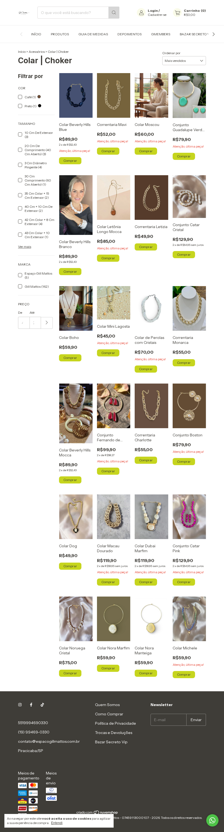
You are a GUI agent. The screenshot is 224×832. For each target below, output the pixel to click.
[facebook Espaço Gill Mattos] (31, 704)
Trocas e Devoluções (113, 732)
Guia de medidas (93, 34)
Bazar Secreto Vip (196, 34)
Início (36, 34)
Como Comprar (109, 714)
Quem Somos (107, 704)
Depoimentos (129, 34)
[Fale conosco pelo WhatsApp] (212, 820)
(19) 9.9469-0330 (33, 732)
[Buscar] (113, 13)
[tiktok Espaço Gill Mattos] (42, 704)
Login (153, 10)
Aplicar (47, 323)
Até (32, 312)
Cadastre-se (157, 15)
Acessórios (37, 52)
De (20, 312)
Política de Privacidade (115, 723)
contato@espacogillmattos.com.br (49, 741)
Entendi (57, 823)
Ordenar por (171, 53)
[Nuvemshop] (97, 813)
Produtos (60, 34)
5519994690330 (33, 722)
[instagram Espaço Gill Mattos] (20, 704)
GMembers (160, 34)
